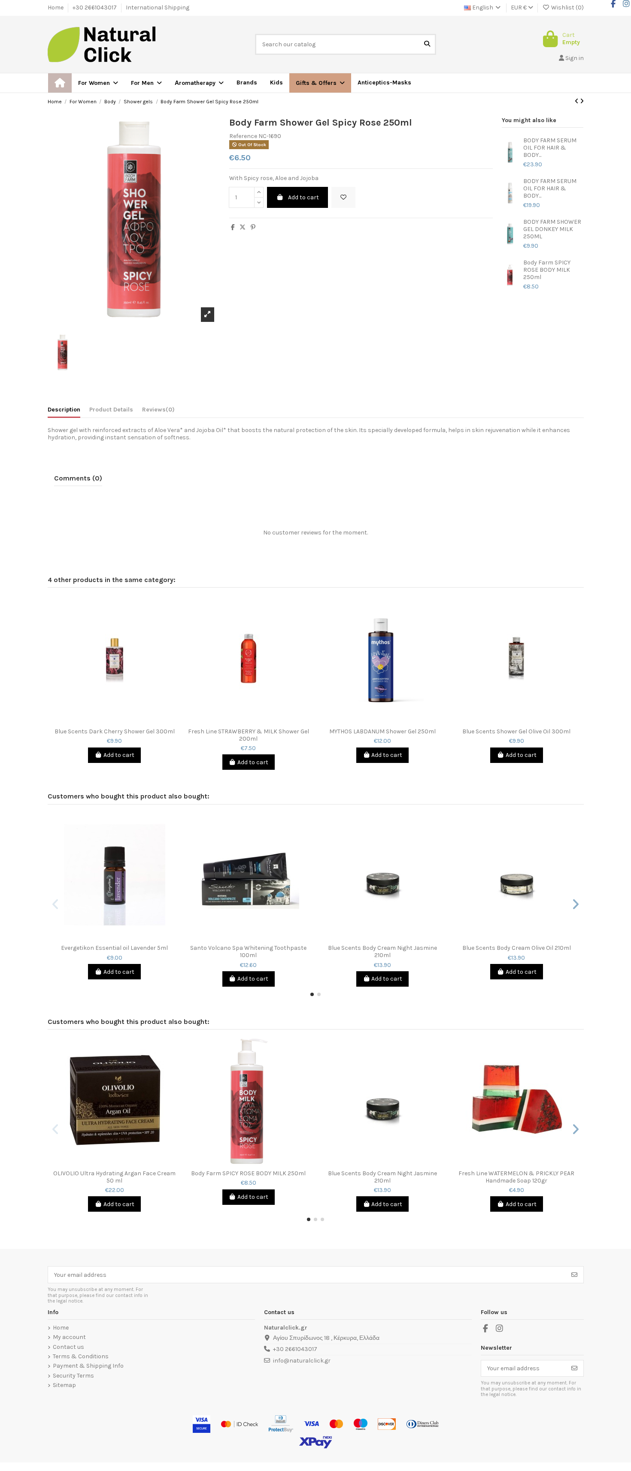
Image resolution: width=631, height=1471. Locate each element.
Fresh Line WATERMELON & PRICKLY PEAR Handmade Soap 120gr (516, 1177)
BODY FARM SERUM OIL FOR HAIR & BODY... (549, 148)
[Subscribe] (574, 1275)
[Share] (233, 227)
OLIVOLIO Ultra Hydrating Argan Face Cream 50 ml (114, 1177)
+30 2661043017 (95, 7)
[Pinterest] (253, 227)
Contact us (68, 1347)
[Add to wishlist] (343, 197)
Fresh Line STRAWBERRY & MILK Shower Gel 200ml (248, 735)
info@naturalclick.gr (302, 1360)
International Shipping (157, 7)
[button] (320, 83)
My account (69, 1337)
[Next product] (582, 101)
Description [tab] (64, 409)
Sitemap (64, 1385)
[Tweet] (243, 227)
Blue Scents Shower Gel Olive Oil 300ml (516, 731)
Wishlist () (567, 7)
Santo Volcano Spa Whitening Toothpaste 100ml (248, 952)
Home (56, 7)
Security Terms (73, 1375)
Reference (243, 136)
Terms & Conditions (81, 1356)
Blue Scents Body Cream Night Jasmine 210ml (382, 952)
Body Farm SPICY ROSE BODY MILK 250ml (546, 270)
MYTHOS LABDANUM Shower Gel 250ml (382, 731)
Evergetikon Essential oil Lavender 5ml (114, 948)
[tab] (158, 411)
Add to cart (303, 197)
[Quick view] (120, 721)
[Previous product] (577, 101)
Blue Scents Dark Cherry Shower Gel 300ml (115, 731)
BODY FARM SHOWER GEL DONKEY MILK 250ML (552, 229)
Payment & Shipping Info (88, 1366)
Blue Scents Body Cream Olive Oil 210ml (516, 948)
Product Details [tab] (111, 409)
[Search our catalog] (427, 44)
